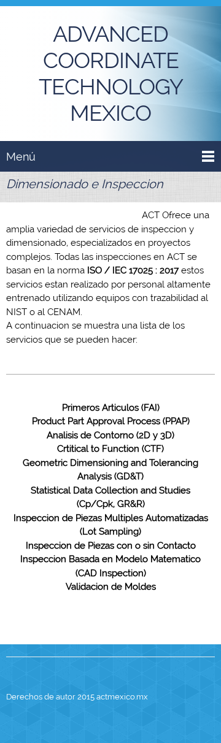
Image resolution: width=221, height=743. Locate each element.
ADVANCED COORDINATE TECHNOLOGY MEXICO (111, 73)
